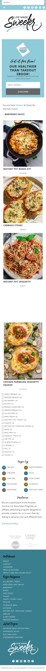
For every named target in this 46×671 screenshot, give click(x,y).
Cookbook (8, 567)
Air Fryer (7, 608)
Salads (6, 596)
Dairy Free (11, 478)
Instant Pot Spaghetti (17, 281)
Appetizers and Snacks (13, 584)
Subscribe (23, 91)
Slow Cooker (34, 478)
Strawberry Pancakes (13, 637)
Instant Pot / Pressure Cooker (17, 611)
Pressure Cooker (36, 490)
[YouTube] (40, 7)
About (6, 561)
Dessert (6, 602)
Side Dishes (8, 593)
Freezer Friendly (36, 467)
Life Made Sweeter (23, 22)
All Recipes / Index (11, 581)
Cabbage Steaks (13, 225)
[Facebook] (28, 7)
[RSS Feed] (44, 7)
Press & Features (11, 570)
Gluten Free (12, 484)
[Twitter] (36, 7)
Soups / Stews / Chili (12, 599)
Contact (7, 564)
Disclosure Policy (10, 523)
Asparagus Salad (11, 631)
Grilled (6, 614)
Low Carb (11, 473)
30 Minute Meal (10, 605)
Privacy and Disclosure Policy (17, 573)
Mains (6, 590)
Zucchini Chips (10, 634)
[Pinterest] (24, 7)
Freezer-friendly (11, 620)
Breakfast (8, 587)
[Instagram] (32, 7)
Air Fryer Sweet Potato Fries (16, 628)
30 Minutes (33, 484)
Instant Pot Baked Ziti (17, 169)
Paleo (31, 473)
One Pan (10, 467)
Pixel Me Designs (39, 668)
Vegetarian (11, 490)
